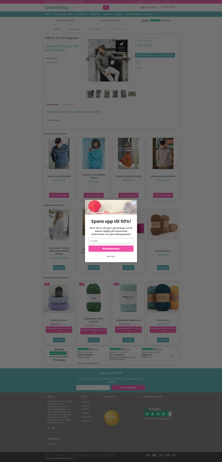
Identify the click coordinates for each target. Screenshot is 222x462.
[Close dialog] (134, 203)
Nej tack (111, 256)
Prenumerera (111, 248)
